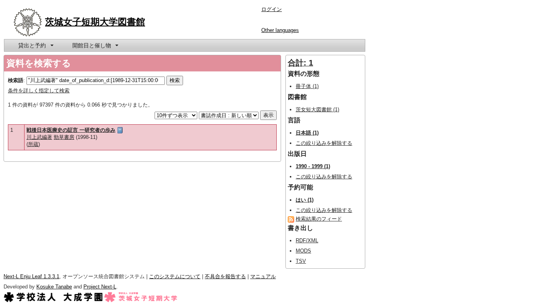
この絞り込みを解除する (324, 143)
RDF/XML (307, 240)
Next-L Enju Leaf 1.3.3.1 (31, 276)
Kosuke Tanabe (54, 287)
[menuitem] (35, 45)
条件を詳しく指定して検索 (39, 91)
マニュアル (263, 276)
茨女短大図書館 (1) (317, 109)
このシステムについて (174, 276)
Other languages (280, 30)
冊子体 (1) (307, 86)
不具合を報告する (225, 276)
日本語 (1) (307, 133)
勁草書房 (64, 137)
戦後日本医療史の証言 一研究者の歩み (70, 130)
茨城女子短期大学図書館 (95, 22)
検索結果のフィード (319, 219)
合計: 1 (300, 62)
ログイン (271, 9)
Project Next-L (99, 287)
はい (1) (304, 200)
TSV (301, 261)
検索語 (15, 80)
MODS (303, 251)
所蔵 (33, 144)
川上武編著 (39, 137)
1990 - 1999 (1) (313, 166)
